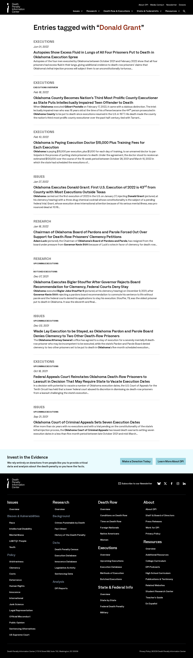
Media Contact (157, 5)
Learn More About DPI (171, 461)
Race (12, 522)
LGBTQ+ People (17, 541)
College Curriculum (156, 560)
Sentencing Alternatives (22, 628)
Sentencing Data (64, 573)
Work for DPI (152, 527)
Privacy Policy (153, 533)
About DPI (143, 5)
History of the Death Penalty (70, 535)
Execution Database (65, 555)
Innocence (14, 592)
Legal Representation (21, 610)
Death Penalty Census (66, 549)
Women (104, 539)
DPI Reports (61, 588)
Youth (12, 547)
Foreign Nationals (109, 527)
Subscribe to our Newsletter (137, 483)
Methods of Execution (112, 573)
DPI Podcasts (153, 567)
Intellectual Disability (20, 528)
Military (104, 612)
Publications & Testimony (159, 579)
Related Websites (155, 585)
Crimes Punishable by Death (70, 522)
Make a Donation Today (136, 461)
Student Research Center (159, 591)
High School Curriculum (158, 573)
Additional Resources (157, 554)
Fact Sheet (61, 528)
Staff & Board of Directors (160, 515)
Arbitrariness (16, 561)
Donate (182, 5)
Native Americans (109, 533)
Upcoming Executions (112, 560)
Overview (14, 509)
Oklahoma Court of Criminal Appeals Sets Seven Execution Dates (86, 422)
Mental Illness (16, 535)
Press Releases (154, 521)
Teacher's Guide (154, 597)
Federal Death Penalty (112, 606)
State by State (108, 600)
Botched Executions (111, 579)
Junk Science (16, 604)
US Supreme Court (19, 634)
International (16, 598)
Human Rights (17, 586)
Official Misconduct (19, 616)
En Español (151, 603)
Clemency (14, 567)
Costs (12, 573)
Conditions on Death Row (113, 515)
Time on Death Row (110, 521)
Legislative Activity (65, 567)
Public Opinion (17, 622)
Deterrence (15, 580)
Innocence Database (66, 561)
